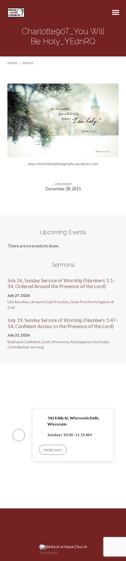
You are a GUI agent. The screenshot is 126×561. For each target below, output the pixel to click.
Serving (37, 347)
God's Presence (55, 342)
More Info (53, 450)
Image (27, 63)
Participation (81, 342)
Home (12, 63)
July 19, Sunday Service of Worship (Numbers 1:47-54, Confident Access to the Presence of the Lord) (62, 323)
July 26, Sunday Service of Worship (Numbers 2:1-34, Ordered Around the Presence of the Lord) (61, 283)
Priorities (61, 302)
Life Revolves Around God (29, 302)
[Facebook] (63, 529)
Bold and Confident (23, 342)
